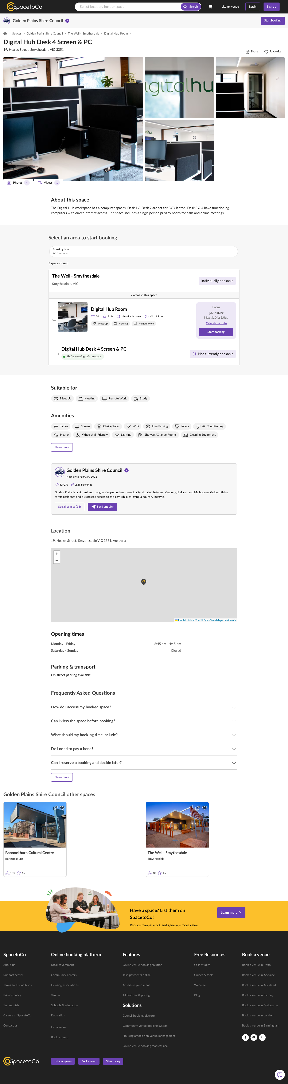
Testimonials (11, 1005)
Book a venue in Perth (256, 965)
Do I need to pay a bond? (72, 749)
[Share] (55, 808)
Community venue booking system (145, 1025)
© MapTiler (194, 620)
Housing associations (64, 985)
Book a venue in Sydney (257, 995)
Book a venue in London (257, 1015)
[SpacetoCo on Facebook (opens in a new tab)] (245, 1037)
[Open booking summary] (210, 6)
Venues (55, 995)
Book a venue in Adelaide (258, 975)
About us (9, 965)
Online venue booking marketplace (145, 1046)
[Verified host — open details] (67, 20)
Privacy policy (12, 995)
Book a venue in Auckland (259, 985)
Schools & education (64, 1005)
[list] (24, 995)
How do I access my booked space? (81, 707)
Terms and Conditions (17, 985)
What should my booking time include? (84, 735)
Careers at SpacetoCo (17, 1015)
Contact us (10, 1025)
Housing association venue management (149, 1036)
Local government (62, 965)
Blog (197, 995)
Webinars (200, 985)
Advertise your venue (136, 985)
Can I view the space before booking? (83, 721)
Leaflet (182, 620)
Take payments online (137, 975)
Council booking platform (139, 1015)
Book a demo (59, 1037)
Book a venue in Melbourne (260, 1005)
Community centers (64, 975)
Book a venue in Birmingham (260, 1025)
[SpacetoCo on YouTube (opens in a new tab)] (253, 1037)
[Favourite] (62, 808)
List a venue (58, 1027)
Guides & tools (203, 975)
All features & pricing (136, 995)
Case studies (202, 965)
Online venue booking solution (142, 965)
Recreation (58, 1015)
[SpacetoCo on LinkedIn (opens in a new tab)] (262, 1037)
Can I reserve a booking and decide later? (86, 763)
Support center (13, 975)
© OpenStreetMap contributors (218, 620)
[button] (73, 119)
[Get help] (280, 1075)
